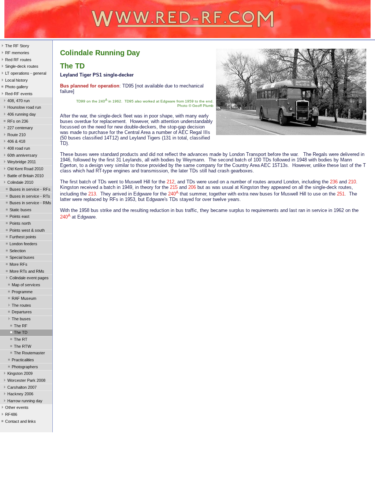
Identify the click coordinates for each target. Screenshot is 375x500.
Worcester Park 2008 (26, 380)
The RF (20, 326)
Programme (22, 292)
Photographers (25, 367)
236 (334, 181)
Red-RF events (19, 94)
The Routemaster (29, 353)
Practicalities (23, 360)
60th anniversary (22, 155)
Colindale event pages (29, 278)
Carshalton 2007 (22, 387)
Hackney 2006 (20, 394)
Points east (19, 216)
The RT (20, 339)
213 (92, 194)
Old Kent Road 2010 (25, 169)
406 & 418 (16, 141)
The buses (21, 319)
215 (174, 187)
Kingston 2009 (20, 373)
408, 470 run (18, 100)
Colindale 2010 (20, 182)
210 (352, 181)
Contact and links (20, 421)
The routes (21, 305)
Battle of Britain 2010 (25, 175)
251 (341, 194)
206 (192, 187)
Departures (22, 312)
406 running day (21, 114)
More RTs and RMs (27, 271)
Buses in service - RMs (30, 203)
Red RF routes (18, 59)
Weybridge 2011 (21, 162)
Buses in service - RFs (30, 189)
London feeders (23, 244)
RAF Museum (24, 298)
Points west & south (27, 230)
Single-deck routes (21, 66)
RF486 (11, 414)
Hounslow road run (24, 107)
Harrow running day (24, 401)
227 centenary (20, 128)
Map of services (26, 285)
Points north (20, 223)
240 (173, 194)
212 (170, 181)
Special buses (22, 257)
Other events (17, 407)
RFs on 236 (17, 121)
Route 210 (16, 135)
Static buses (20, 210)
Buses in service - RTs (30, 196)
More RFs (18, 264)
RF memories (17, 53)
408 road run (18, 148)
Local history (16, 80)
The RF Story (17, 46)
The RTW (22, 346)
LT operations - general (25, 73)
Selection (18, 251)
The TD (20, 332)
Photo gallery (16, 87)
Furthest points (23, 237)
